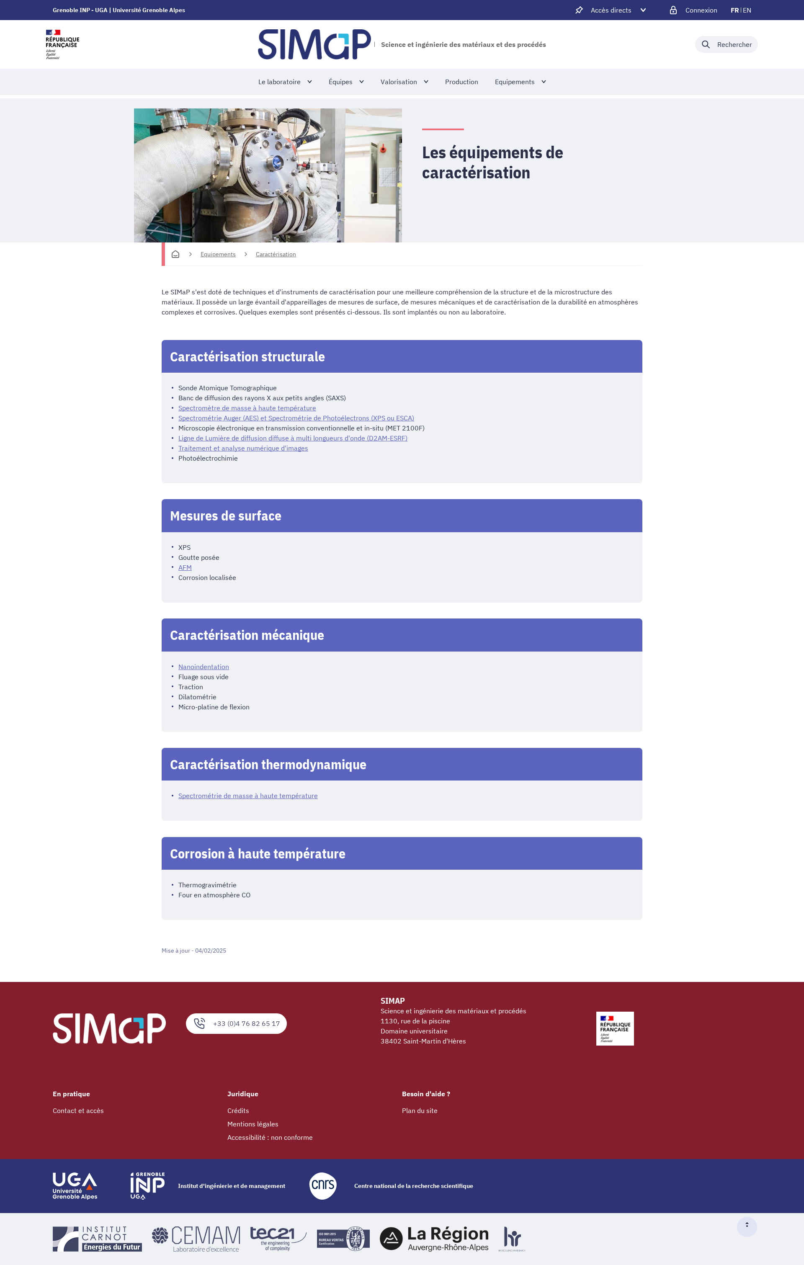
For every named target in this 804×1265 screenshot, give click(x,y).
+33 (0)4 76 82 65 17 (246, 1023)
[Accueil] (175, 254)
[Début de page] (750, 1227)
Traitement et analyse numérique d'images (243, 448)
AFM (185, 567)
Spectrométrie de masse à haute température (248, 795)
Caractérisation (276, 254)
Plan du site (420, 1110)
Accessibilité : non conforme (270, 1137)
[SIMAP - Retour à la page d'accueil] (314, 44)
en (747, 10)
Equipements (218, 254)
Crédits (238, 1110)
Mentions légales (252, 1124)
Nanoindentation (203, 666)
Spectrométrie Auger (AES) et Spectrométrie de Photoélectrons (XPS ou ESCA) (296, 418)
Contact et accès (78, 1110)
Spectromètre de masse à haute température (247, 408)
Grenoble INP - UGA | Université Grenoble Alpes (119, 10)
